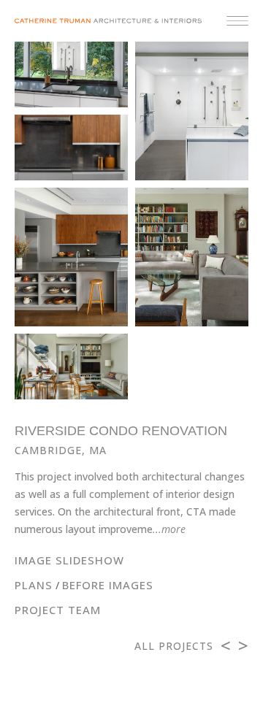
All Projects (173, 646)
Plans (34, 585)
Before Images (107, 585)
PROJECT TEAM (58, 610)
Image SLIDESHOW (69, 560)
